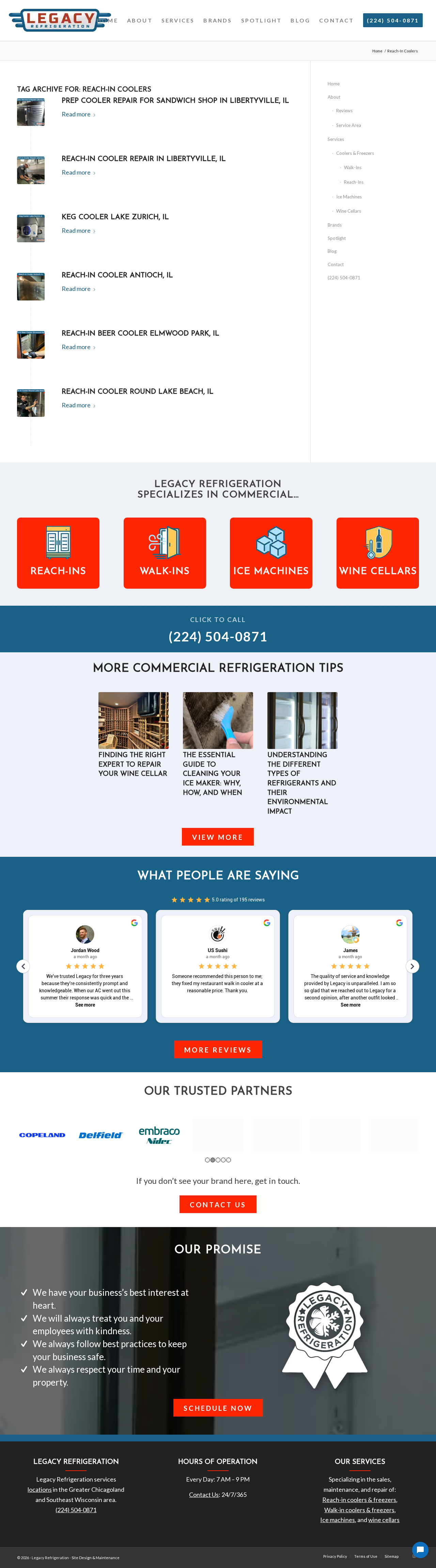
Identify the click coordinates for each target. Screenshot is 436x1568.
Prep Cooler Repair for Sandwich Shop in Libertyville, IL (175, 100)
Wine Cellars (348, 211)
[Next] (327, 739)
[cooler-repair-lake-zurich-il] (31, 228)
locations (40, 1489)
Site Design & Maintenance (96, 1557)
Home (334, 83)
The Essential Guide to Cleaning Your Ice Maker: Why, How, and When (212, 774)
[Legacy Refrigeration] (60, 20)
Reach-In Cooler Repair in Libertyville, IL (144, 159)
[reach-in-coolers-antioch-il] (31, 286)
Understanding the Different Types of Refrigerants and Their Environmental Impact (301, 783)
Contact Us (204, 1494)
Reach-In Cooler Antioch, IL (117, 275)
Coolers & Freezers (355, 153)
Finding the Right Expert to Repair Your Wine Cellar (132, 765)
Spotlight (337, 238)
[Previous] (108, 739)
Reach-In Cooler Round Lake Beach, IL (138, 391)
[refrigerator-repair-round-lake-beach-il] (31, 403)
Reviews (344, 110)
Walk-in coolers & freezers (359, 1510)
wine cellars (384, 1519)
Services (336, 139)
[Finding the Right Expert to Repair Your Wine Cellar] (133, 720)
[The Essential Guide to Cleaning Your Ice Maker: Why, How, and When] (218, 720)
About (334, 97)
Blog (332, 251)
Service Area (348, 125)
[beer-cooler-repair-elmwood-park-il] (31, 345)
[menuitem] (107, 20)
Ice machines (337, 1519)
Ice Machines (349, 196)
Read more (76, 114)
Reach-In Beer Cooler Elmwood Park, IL (140, 333)
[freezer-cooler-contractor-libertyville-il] (31, 170)
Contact (336, 264)
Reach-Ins (353, 182)
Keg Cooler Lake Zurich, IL (115, 217)
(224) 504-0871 (344, 277)
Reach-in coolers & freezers (359, 1499)
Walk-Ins (352, 167)
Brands (335, 225)
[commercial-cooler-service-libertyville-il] (31, 112)
